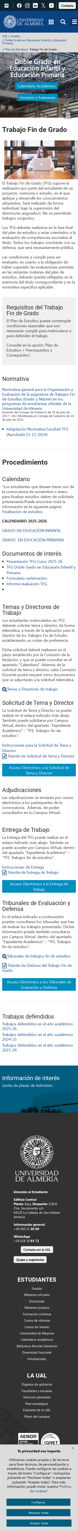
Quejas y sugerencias (30, 1259)
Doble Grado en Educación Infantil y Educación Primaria (34, 41)
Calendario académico (37, 1339)
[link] (67, 5)
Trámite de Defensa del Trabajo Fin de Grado (37, 967)
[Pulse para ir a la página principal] (23, 22)
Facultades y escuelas (37, 1391)
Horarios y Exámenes (37, 97)
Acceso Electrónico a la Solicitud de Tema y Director (39, 770)
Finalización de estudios (22, 511)
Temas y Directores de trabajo (32, 689)
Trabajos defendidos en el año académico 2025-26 (37, 1026)
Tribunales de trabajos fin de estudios (39, 956)
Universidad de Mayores (37, 1333)
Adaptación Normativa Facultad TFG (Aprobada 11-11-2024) (37, 431)
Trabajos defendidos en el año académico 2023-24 (37, 1047)
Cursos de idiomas (37, 1320)
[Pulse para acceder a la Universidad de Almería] (36, 1158)
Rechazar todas (39, 1513)
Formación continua (37, 1314)
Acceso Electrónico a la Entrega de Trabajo (39, 886)
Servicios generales (36, 1397)
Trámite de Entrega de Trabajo (32, 872)
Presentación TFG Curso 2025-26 (34, 561)
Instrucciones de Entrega (23, 867)
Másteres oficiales (37, 1295)
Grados (15, 36)
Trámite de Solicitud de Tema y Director (41, 756)
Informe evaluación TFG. (27, 583)
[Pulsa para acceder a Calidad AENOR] (39, 1442)
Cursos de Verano (36, 1327)
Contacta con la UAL (36, 1249)
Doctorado (37, 1301)
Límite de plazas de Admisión (27, 1085)
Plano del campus (37, 1416)
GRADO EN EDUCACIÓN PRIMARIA (33, 539)
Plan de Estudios (16, 49)
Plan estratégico (36, 1403)
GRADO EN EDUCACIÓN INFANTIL (31, 530)
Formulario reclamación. (26, 578)
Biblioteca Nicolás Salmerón (37, 1346)
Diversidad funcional (37, 1352)
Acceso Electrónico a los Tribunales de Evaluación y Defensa (39, 984)
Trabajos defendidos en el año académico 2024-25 (37, 1037)
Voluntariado (37, 1359)
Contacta (67, 5)
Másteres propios (36, 1307)
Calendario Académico (36, 85)
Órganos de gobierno (36, 1384)
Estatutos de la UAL (37, 1410)
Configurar (38, 1502)
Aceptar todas (39, 1523)
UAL (5, 36)
